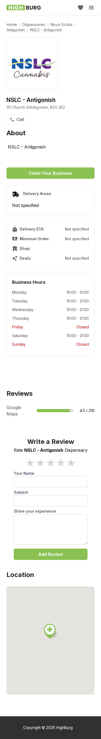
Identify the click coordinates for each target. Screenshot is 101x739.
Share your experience (35, 511)
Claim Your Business (50, 173)
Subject (21, 492)
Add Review (50, 554)
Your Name (24, 473)
